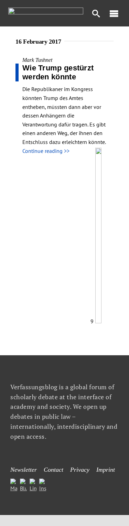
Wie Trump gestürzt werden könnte (58, 72)
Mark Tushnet (37, 60)
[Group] (45, 10)
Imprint (105, 469)
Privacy (79, 469)
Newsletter (23, 469)
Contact (53, 469)
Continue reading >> (45, 150)
